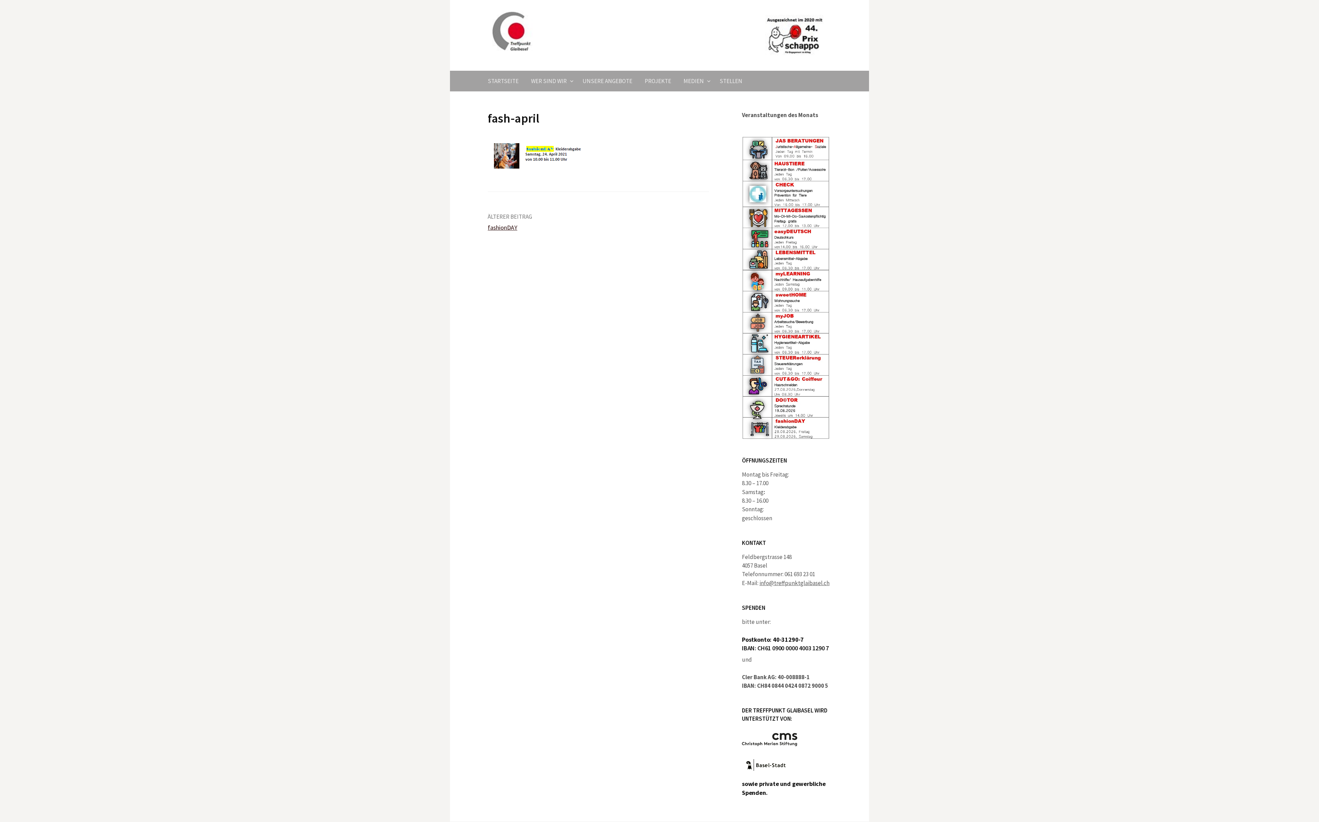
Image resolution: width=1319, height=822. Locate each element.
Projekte (658, 81)
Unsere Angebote (607, 81)
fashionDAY (502, 227)
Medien (694, 81)
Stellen (731, 81)
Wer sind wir (549, 81)
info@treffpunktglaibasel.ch (794, 583)
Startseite (503, 81)
